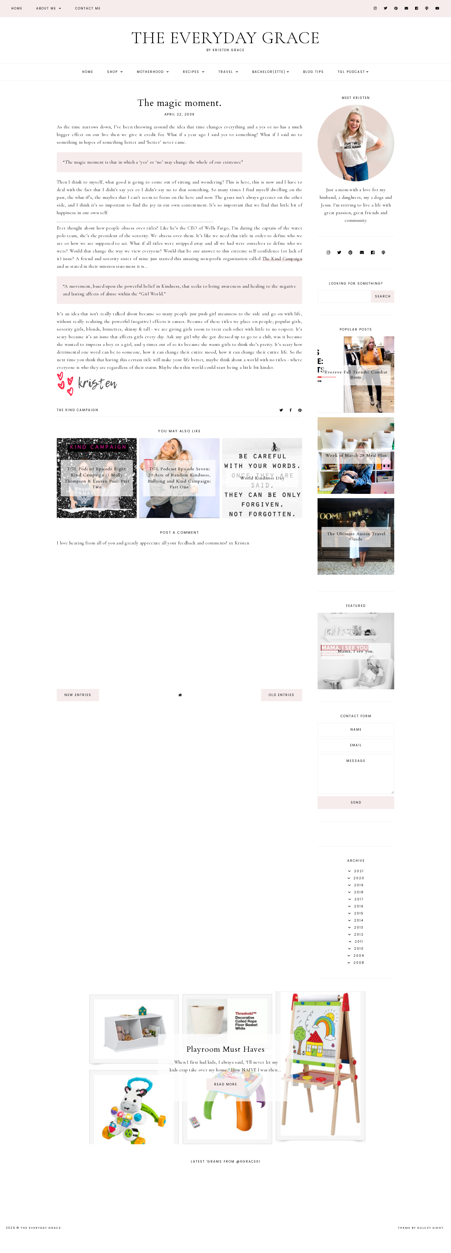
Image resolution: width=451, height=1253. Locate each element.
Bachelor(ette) (269, 72)
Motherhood (151, 72)
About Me (47, 8)
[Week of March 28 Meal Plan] (356, 492)
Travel (226, 72)
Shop (113, 72)
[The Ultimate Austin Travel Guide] (356, 573)
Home (16, 8)
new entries (77, 695)
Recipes (192, 72)
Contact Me (88, 8)
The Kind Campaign (282, 258)
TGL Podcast (351, 72)
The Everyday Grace (225, 38)
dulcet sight (430, 1228)
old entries (282, 695)
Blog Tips (313, 72)
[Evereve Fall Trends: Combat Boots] (356, 411)
